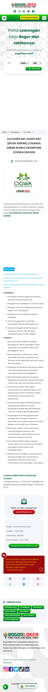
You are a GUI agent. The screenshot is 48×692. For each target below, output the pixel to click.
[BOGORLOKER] (24, 7)
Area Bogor (37, 607)
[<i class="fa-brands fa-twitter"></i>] (28, 12)
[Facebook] (14, 12)
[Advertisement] (24, 100)
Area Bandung (10, 607)
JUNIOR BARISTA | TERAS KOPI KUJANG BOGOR (20, 274)
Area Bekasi (24, 607)
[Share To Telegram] (24, 584)
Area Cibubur (10, 611)
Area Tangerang (11, 619)
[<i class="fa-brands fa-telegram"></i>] (33, 12)
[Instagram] (19, 12)
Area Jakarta (29, 615)
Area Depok (24, 611)
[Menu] (4, 18)
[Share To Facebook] (10, 578)
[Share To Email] (38, 578)
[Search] (44, 18)
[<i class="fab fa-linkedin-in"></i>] (24, 12)
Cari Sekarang (33, 69)
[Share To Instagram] (38, 584)
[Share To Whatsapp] (10, 584)
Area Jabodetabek (12, 615)
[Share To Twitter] (24, 578)
